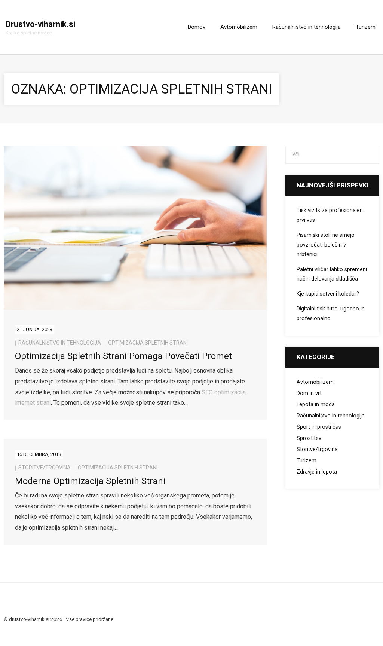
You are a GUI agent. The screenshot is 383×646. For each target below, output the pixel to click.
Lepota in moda (316, 404)
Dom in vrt (309, 393)
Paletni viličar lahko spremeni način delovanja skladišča (332, 274)
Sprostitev (309, 438)
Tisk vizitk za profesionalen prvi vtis (330, 215)
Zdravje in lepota (317, 472)
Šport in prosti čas (319, 427)
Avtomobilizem (315, 382)
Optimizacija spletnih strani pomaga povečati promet (123, 356)
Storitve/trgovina (44, 468)
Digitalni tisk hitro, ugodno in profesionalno (331, 314)
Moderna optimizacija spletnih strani (90, 481)
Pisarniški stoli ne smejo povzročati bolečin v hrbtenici (326, 245)
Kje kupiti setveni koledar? (328, 294)
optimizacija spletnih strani (148, 343)
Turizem (306, 460)
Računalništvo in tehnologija (59, 343)
